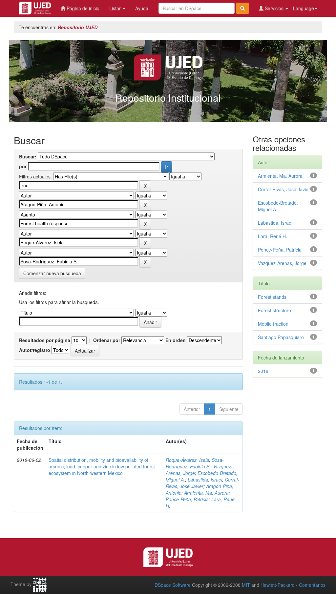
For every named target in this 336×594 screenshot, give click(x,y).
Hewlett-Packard (278, 585)
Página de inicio (82, 8)
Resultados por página (44, 340)
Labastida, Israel (205, 479)
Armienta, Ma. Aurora (206, 492)
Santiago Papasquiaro (281, 337)
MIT (246, 585)
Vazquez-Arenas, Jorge (282, 263)
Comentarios (312, 585)
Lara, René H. (272, 236)
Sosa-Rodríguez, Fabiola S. (195, 463)
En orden (175, 340)
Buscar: (27, 156)
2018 (263, 371)
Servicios (274, 8)
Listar (115, 8)
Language (303, 8)
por (23, 166)
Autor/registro (34, 350)
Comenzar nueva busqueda (52, 273)
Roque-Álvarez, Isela (187, 460)
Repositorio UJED (77, 27)
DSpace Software (173, 585)
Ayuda (141, 8)
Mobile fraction (273, 323)
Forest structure (274, 310)
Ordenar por (106, 340)
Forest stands (272, 297)
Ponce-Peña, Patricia (187, 499)
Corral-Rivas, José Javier (202, 482)
